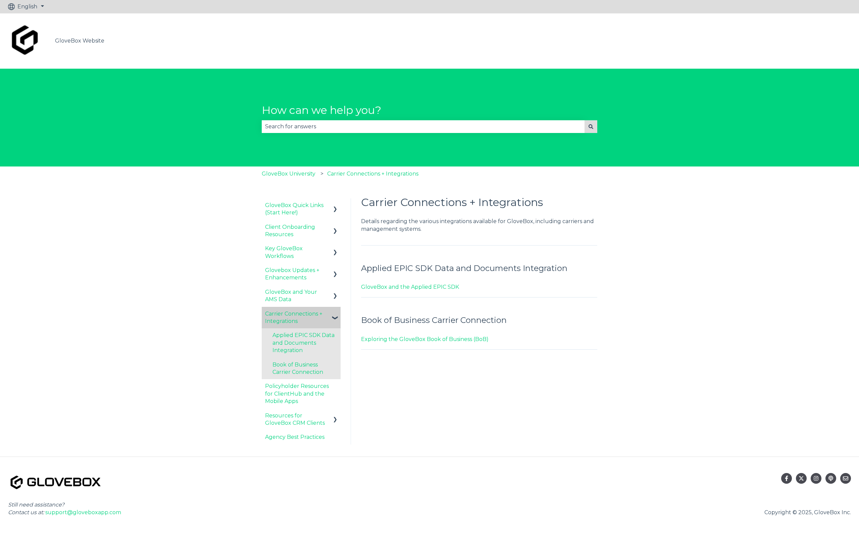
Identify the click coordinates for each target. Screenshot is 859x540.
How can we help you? (321, 110)
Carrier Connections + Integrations (372, 174)
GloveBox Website (79, 41)
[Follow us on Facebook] (786, 478)
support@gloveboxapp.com (83, 512)
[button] (335, 206)
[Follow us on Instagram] (816, 478)
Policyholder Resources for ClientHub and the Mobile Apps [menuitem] (297, 393)
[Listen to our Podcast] (830, 478)
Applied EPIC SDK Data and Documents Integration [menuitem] (303, 342)
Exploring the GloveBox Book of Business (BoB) (425, 339)
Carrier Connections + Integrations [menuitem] (293, 317)
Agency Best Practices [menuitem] (294, 437)
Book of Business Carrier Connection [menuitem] (297, 368)
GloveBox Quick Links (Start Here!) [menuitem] (294, 209)
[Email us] (845, 478)
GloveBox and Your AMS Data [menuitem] (291, 295)
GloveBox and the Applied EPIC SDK (410, 287)
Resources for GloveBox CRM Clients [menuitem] (295, 419)
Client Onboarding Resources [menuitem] (290, 231)
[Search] (591, 126)
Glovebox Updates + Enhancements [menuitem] (292, 274)
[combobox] (423, 126)
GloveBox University (288, 174)
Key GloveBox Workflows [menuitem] (284, 252)
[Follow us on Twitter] (801, 478)
